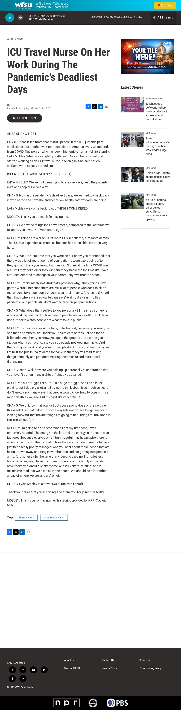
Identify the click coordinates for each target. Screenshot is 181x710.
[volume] (20, 18)
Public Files (145, 660)
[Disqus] (90, 600)
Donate (166, 5)
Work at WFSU (72, 668)
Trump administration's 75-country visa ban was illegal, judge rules (158, 146)
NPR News (151, 133)
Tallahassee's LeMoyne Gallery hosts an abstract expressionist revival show (156, 111)
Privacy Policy (109, 668)
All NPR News (15, 39)
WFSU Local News (155, 98)
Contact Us (108, 660)
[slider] (26, 17)
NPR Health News (54, 517)
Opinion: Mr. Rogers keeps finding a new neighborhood (158, 176)
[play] (10, 18)
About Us (69, 660)
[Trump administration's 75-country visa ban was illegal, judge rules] (132, 139)
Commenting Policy (150, 668)
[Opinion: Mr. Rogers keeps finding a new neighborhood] (132, 174)
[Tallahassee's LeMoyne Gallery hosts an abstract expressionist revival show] (132, 104)
